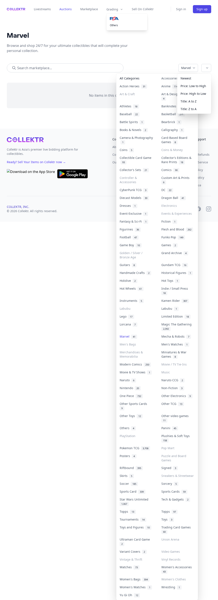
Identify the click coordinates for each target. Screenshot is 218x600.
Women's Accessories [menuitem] (177, 569)
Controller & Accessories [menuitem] (128, 180)
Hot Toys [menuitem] (169, 281)
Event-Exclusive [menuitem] (133, 214)
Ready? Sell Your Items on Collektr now (36, 162)
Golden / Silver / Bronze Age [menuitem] (131, 255)
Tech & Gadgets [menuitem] (174, 499)
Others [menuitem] (114, 25)
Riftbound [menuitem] (130, 468)
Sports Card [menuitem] (132, 491)
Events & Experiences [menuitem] (176, 214)
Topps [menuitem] (127, 511)
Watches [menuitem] (129, 567)
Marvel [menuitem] (127, 336)
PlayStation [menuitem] (127, 436)
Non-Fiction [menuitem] (171, 388)
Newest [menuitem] (186, 78)
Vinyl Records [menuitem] (171, 559)
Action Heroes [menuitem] (132, 86)
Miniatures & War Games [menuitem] (173, 354)
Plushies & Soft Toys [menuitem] (176, 438)
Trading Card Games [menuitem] (176, 529)
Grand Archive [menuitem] (173, 253)
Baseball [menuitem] (129, 114)
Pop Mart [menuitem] (167, 448)
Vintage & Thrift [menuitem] (131, 559)
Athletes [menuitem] (128, 106)
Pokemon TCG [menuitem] (134, 448)
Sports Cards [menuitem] (173, 491)
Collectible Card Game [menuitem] (135, 160)
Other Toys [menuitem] (130, 416)
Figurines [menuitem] (129, 229)
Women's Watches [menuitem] (135, 587)
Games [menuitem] (168, 245)
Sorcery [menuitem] (169, 484)
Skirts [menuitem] (126, 476)
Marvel (186, 68)
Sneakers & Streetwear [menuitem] (177, 476)
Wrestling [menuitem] (170, 587)
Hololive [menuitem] (128, 281)
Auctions (65, 9)
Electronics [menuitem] (169, 206)
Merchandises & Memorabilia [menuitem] (131, 354)
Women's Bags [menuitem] (134, 579)
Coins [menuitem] (126, 150)
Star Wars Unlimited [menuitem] (135, 501)
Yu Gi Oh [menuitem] (129, 595)
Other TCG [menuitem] (171, 404)
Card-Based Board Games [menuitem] (174, 140)
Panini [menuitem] (168, 428)
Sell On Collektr (143, 9)
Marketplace (89, 9)
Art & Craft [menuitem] (127, 94)
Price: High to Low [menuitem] (193, 94)
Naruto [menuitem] (127, 380)
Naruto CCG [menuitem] (172, 380)
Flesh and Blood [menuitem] (176, 229)
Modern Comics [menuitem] (134, 364)
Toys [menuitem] (166, 519)
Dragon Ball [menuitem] (172, 198)
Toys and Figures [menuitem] (135, 527)
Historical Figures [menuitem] (176, 273)
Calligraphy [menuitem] (171, 130)
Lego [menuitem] (126, 316)
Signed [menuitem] (168, 468)
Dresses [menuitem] (128, 206)
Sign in (181, 9)
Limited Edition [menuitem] (175, 316)
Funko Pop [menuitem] (172, 237)
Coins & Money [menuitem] (172, 150)
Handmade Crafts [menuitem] (134, 273)
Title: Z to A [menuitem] (188, 109)
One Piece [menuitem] (130, 396)
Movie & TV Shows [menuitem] (135, 372)
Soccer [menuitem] (128, 484)
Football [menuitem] (128, 237)
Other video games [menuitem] (175, 418)
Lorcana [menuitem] (128, 324)
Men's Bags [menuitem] (128, 344)
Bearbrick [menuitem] (170, 122)
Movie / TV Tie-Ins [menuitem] (174, 364)
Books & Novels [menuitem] (133, 130)
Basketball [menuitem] (172, 114)
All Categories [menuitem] (129, 78)
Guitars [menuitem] (127, 265)
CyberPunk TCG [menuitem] (133, 190)
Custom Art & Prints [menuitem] (176, 180)
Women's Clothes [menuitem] (173, 579)
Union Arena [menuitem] (170, 539)
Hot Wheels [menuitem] (131, 288)
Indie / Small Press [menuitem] (175, 290)
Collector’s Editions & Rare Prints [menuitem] (176, 160)
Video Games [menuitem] (170, 552)
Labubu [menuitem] (125, 308)
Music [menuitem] (165, 372)
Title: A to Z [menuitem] (188, 101)
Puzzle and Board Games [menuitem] (173, 458)
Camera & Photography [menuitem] (136, 140)
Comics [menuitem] (169, 170)
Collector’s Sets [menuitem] (133, 170)
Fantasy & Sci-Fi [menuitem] (133, 221)
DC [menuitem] (166, 190)
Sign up (202, 9)
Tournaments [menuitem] (132, 519)
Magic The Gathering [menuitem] (177, 326)
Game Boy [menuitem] (130, 245)
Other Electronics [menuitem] (176, 396)
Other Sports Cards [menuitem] (134, 406)
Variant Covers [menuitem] (132, 552)
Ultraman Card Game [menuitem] (136, 541)
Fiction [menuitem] (168, 221)
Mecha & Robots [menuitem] (175, 336)
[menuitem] (126, 18)
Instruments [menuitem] (131, 301)
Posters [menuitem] (127, 456)
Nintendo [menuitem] (129, 388)
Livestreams (42, 9)
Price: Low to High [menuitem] (193, 86)
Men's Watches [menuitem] (174, 344)
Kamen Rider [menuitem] (174, 301)
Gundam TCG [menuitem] (173, 265)
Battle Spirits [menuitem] (131, 122)
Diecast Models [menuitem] (133, 198)
